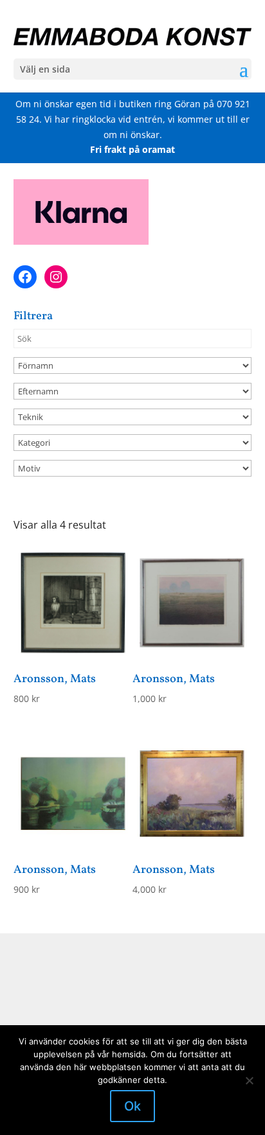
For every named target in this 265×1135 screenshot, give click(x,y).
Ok (132, 1106)
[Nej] (248, 1080)
